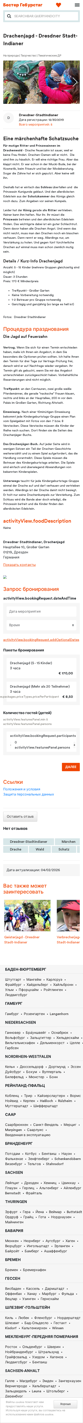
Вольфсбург (15, 1038)
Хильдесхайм (67, 1038)
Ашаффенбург (55, 1251)
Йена (40, 1212)
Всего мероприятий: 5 (35, 124)
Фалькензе (14, 1159)
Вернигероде (16, 1386)
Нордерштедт (69, 1318)
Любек (23, 1318)
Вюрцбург (13, 1246)
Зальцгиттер (40, 1038)
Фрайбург (13, 984)
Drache (15, 849)
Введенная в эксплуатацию (27, 1135)
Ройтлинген (53, 990)
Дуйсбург (13, 1072)
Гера (26, 1212)
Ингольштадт (38, 1246)
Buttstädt (74, 1212)
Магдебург (28, 1381)
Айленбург (72, 1188)
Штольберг (55, 1391)
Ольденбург (32, 1347)
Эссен (76, 1067)
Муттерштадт (16, 1106)
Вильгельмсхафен (20, 1043)
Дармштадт (54, 1288)
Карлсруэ (54, 979)
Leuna (36, 1391)
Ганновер (13, 1032)
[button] (26, 99)
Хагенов (56, 1357)
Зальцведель (16, 1391)
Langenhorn (59, 1014)
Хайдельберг (37, 984)
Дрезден (31, 1183)
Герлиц (28, 1188)
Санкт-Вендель (46, 1125)
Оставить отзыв (20, 816)
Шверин (53, 1347)
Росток (11, 1347)
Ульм (9, 990)
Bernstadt (13, 1193)
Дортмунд (57, 1067)
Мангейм (33, 979)
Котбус (31, 1153)
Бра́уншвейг (36, 1032)
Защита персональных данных (28, 794)
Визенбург (13, 1164)
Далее (70, 767)
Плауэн (11, 1188)
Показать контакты (19, 565)
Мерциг (70, 1125)
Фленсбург (43, 1318)
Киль (9, 1318)
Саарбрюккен (16, 1125)
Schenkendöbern (67, 1159)
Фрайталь (34, 1193)
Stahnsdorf (55, 1164)
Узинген (29, 1299)
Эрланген (62, 1246)
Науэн (67, 1153)
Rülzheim (65, 1101)
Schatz (64, 849)
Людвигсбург (16, 995)
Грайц (28, 1217)
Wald (40, 849)
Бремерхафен (34, 1270)
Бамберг (32, 1251)
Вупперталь (52, 1072)
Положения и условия (21, 789)
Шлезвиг (12, 1323)
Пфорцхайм (29, 990)
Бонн (53, 1077)
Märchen (69, 841)
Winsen (58, 1328)
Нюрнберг (32, 1241)
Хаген (70, 1241)
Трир (28, 1096)
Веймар (55, 1212)
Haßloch (46, 1101)
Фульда (68, 1294)
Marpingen (13, 1130)
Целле (75, 1043)
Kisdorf (11, 1328)
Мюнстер (36, 1077)
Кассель (33, 1288)
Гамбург (12, 1014)
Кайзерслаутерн (51, 1096)
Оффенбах (13, 1294)
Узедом (38, 1357)
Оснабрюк (59, 1032)
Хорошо (65, 1404)
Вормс (75, 1096)
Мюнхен (12, 1241)
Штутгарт (13, 979)
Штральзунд (48, 1352)
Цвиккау (69, 1183)
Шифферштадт (45, 1106)
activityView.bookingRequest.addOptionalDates (41, 640)
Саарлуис (35, 1130)
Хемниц (50, 1183)
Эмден (47, 1381)
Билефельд (14, 1077)
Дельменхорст (52, 1043)
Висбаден (13, 1288)
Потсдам (12, 1153)
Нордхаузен (61, 1217)
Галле (9, 1381)
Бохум (31, 1072)
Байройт (12, 1251)
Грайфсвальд (16, 1357)
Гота (42, 1217)
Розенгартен (34, 1014)
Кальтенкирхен (34, 1328)
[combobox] (45, 16)
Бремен (11, 1270)
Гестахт (60, 1323)
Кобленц (12, 1096)
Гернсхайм (50, 1299)
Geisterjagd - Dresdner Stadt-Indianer (22, 940)
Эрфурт (11, 1212)
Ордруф (11, 1217)
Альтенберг (49, 1188)
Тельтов (34, 1164)
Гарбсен (12, 1048)
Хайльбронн (63, 984)
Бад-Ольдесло (36, 1323)
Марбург (49, 1294)
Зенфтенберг (38, 1159)
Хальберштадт (44, 1386)
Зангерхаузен (69, 1381)
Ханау (32, 1294)
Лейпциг (12, 1183)
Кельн (10, 1067)
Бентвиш (49, 1153)
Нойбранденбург (19, 1352)
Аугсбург (53, 1241)
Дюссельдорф (31, 1067)
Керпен (29, 1101)
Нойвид (11, 1101)
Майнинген (14, 1222)
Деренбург (14, 1396)
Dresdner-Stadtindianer (38, 115)
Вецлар (11, 1299)
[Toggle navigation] (75, 5)
